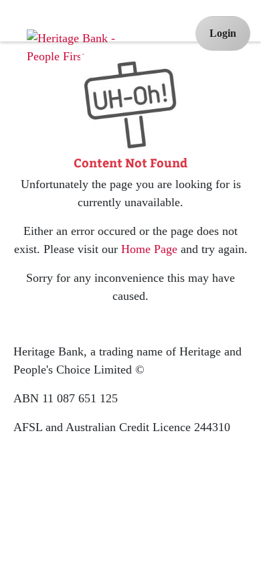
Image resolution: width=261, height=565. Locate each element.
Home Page (149, 249)
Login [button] (222, 33)
